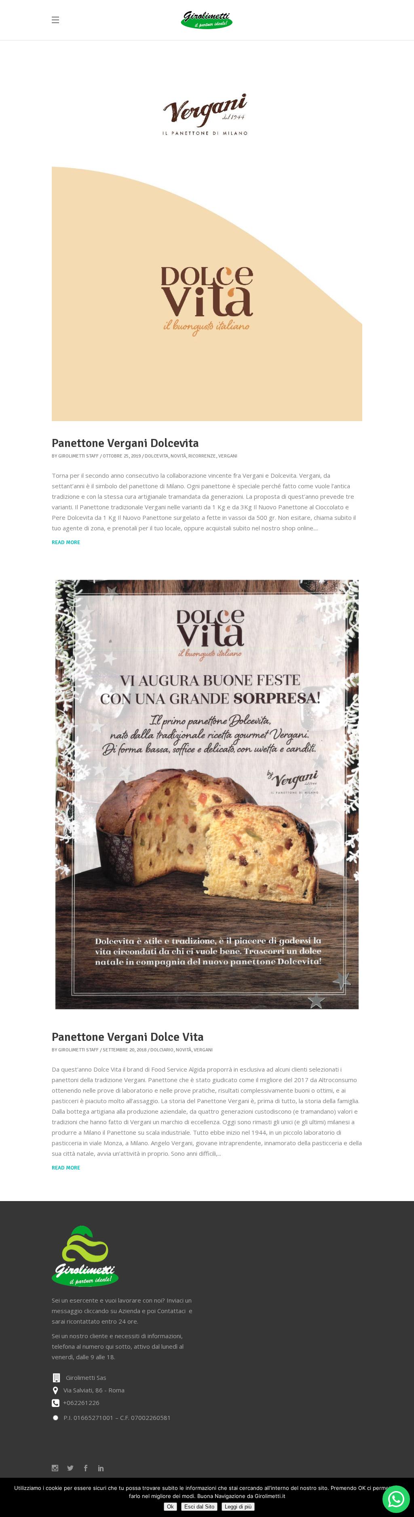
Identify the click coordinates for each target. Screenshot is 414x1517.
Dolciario (161, 1050)
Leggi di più (238, 1507)
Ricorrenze (202, 456)
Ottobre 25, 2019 (122, 456)
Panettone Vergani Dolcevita (125, 443)
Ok (170, 1507)
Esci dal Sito (199, 1507)
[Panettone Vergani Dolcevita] (207, 230)
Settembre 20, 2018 (124, 1050)
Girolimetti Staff (78, 456)
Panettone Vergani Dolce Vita (128, 1037)
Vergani (227, 456)
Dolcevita (156, 456)
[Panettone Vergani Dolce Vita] (207, 795)
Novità (178, 456)
